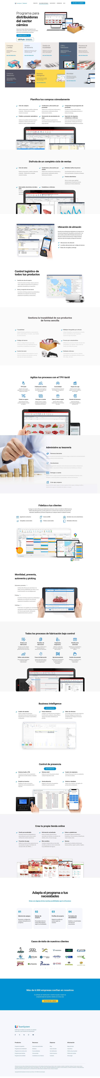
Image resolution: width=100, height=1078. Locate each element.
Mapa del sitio (70, 1046)
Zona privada (35, 1053)
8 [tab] (57, 968)
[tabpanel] (19, 957)
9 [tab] (59, 968)
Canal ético (69, 1048)
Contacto (52, 1055)
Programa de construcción (21, 1051)
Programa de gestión (19, 1046)
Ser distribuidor (53, 1051)
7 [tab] (54, 968)
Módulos (34, 1048)
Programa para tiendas (20, 1053)
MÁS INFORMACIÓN (50, 708)
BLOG (64, 3)
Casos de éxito (53, 1048)
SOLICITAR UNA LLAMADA (50, 1001)
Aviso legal (69, 1055)
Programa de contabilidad (21, 1048)
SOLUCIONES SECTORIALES (43, 3)
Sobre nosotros (53, 1053)
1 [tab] (40, 968)
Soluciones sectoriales (37, 1046)
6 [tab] (52, 968)
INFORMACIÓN (59, 3)
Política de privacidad (72, 1051)
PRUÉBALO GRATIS (22, 35)
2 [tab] (43, 968)
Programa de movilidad (20, 1055)
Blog (51, 1046)
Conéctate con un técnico (38, 1055)
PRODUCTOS (35, 3)
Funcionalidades (36, 1051)
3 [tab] (45, 968)
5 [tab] (50, 968)
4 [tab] (47, 968)
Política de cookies (71, 1053)
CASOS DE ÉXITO (52, 3)
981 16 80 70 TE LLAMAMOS (78, 2)
